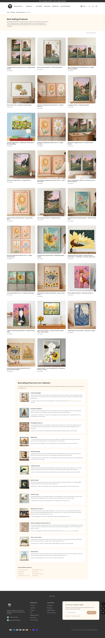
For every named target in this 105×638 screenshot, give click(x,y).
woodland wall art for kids (75, 400)
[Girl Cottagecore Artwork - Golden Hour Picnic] (51, 202)
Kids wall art (21, 573)
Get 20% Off (91, 612)
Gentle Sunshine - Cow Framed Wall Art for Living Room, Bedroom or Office (51, 369)
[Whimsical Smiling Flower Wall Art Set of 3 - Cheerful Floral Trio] (51, 89)
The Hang (32, 605)
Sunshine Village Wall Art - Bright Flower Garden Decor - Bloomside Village (21, 143)
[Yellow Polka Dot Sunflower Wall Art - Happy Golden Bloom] (21, 202)
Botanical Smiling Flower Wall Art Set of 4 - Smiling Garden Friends (19, 256)
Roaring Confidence (36, 408)
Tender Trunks (35, 494)
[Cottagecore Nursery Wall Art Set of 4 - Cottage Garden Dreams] (21, 52)
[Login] (93, 6)
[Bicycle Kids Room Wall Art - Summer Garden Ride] (51, 52)
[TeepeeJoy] (10, 6)
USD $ (83, 6)
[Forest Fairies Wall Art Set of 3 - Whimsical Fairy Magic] (21, 277)
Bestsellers (49, 608)
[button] (89, 6)
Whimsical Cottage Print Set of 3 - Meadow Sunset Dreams (80, 143)
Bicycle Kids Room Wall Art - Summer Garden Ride (49, 67)
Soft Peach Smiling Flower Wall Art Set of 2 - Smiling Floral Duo (50, 143)
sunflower (28, 12)
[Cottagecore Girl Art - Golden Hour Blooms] (82, 89)
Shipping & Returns (34, 615)
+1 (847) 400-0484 (13, 617)
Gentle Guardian (35, 451)
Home (8, 12)
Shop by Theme (18, 6)
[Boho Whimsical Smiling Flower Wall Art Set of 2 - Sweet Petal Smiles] (51, 164)
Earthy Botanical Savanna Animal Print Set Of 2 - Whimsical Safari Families (19, 369)
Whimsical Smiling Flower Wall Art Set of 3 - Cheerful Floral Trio (50, 105)
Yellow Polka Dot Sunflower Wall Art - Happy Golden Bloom (20, 218)
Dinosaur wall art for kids (24, 575)
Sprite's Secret (35, 480)
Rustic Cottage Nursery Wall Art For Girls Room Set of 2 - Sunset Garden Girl (82, 181)
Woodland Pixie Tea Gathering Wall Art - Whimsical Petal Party (82, 218)
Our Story (32, 610)
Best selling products (20, 12)
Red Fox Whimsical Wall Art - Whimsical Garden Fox (80, 293)
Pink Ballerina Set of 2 (37, 423)
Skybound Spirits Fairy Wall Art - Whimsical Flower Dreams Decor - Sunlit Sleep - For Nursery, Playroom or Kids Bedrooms (81, 256)
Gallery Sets (29, 6)
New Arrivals (47, 6)
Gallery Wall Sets (51, 610)
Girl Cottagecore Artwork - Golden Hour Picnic (48, 218)
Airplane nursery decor (37, 569)
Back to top (51, 596)
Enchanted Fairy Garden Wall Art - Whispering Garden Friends (50, 256)
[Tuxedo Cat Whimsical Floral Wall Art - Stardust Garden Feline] (21, 315)
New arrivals (21, 571)
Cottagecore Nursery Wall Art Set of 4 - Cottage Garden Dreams (21, 68)
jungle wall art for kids (69, 530)
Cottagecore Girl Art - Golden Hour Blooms (78, 105)
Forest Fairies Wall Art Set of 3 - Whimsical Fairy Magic (20, 293)
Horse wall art (35, 575)
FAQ (31, 612)
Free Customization (65, 6)
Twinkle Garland (35, 466)
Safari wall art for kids (37, 573)
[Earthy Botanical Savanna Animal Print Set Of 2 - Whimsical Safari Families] (21, 352)
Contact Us (32, 608)
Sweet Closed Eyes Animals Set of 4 (40, 523)
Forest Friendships (36, 393)
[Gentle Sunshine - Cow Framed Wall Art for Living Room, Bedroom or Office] (51, 352)
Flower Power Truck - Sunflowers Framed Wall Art (19, 105)
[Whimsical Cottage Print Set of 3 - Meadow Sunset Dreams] (82, 127)
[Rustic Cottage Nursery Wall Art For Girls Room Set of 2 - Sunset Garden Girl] (82, 164)
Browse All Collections (92, 629)
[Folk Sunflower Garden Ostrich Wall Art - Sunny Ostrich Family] (51, 277)
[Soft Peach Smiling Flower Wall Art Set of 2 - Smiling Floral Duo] (51, 127)
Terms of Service (34, 620)
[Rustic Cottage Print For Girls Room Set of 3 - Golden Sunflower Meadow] (82, 52)
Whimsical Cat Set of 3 (37, 508)
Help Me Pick (55, 6)
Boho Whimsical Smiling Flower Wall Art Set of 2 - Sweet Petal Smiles (51, 181)
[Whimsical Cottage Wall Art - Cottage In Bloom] (21, 164)
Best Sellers (39, 6)
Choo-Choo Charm (36, 537)
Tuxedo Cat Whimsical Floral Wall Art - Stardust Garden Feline (21, 331)
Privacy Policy (33, 617)
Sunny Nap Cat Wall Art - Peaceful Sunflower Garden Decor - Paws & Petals (50, 331)
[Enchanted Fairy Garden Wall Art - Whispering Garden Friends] (51, 240)
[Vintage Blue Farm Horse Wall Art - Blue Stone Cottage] (82, 315)
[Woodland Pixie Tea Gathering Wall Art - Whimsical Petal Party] (82, 202)
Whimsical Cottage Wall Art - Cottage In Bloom (18, 180)
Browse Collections (51, 612)
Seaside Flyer (34, 551)
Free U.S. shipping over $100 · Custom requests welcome (52, 1)
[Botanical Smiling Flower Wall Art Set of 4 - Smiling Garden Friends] (21, 240)
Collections (13, 12)
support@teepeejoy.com (15, 620)
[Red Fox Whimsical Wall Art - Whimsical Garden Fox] (82, 277)
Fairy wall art (35, 571)
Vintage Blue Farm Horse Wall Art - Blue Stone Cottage (81, 330)
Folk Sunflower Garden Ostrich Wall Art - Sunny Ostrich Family (51, 293)
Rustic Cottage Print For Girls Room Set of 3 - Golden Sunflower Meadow (81, 68)
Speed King (34, 437)
